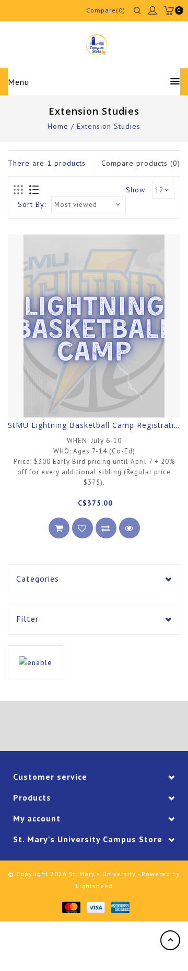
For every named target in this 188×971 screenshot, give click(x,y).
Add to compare (106, 528)
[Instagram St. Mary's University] (123, 727)
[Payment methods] (70, 906)
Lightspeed (94, 886)
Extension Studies (108, 126)
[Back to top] (170, 940)
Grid (19, 190)
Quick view (129, 528)
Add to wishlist (82, 528)
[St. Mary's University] (96, 44)
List (34, 190)
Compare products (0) (140, 163)
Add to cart (59, 528)
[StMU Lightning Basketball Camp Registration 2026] (94, 326)
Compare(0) (105, 10)
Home (58, 126)
